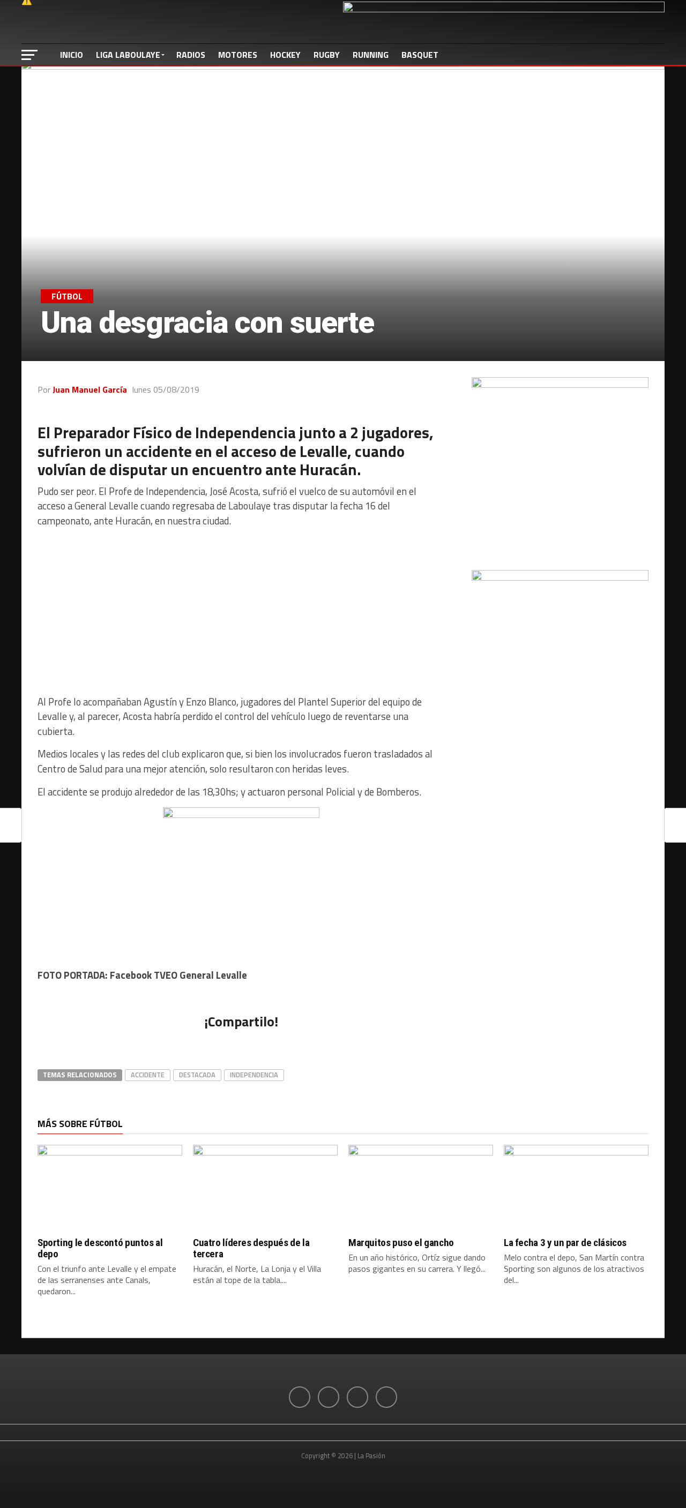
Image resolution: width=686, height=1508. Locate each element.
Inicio (71, 54)
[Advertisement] (241, 612)
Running (371, 54)
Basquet (419, 54)
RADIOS (190, 54)
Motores (237, 54)
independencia (254, 1074)
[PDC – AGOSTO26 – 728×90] (504, 9)
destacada (197, 1074)
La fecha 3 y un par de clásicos (565, 1242)
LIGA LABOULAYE (128, 54)
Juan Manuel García (90, 389)
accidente (148, 1074)
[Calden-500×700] (560, 577)
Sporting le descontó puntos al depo (100, 1248)
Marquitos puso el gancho (401, 1242)
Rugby (327, 54)
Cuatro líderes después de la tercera (251, 1248)
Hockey (285, 54)
